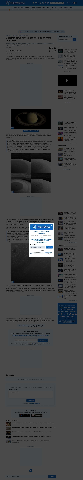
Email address (33, 244)
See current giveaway (41, 242)
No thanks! (41, 250)
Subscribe (49, 247)
